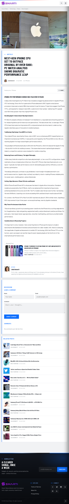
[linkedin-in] (65, 487)
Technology (13, 8)
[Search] (61, 3)
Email (36, 293)
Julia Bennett (15, 269)
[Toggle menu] (65, 3)
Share (62, 90)
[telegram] (56, 487)
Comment (6, 301)
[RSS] (56, 491)
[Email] (52, 491)
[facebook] (52, 487)
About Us (33, 490)
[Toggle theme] (65, 501)
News (18, 8)
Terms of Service (36, 487)
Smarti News (5, 8)
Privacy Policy (35, 494)
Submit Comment (11, 316)
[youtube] (61, 487)
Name (5, 293)
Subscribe (62, 469)
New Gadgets (25, 8)
